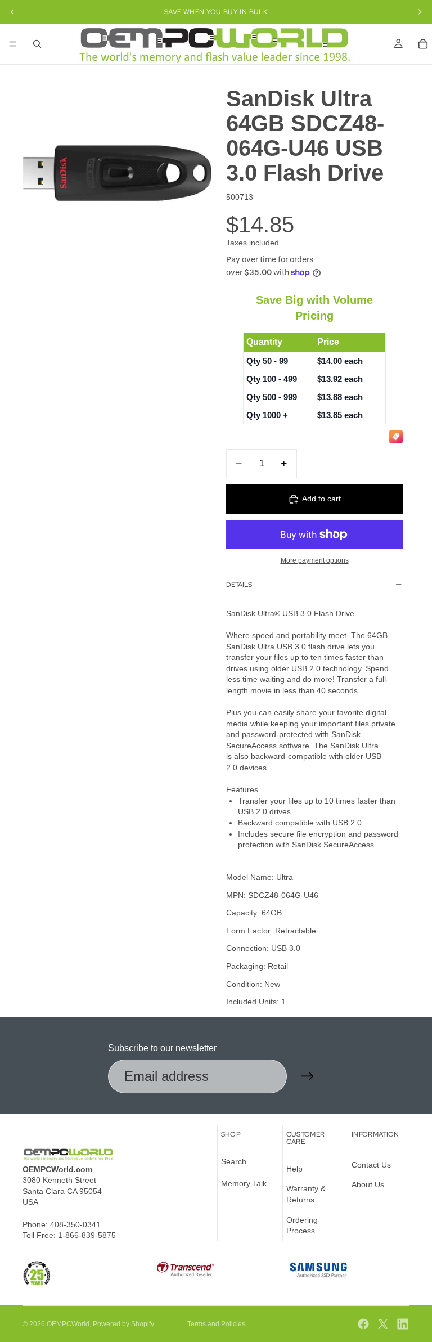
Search (233, 1161)
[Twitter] (383, 1324)
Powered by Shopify (123, 1324)
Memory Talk (244, 1183)
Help (294, 1168)
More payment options (315, 560)
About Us (368, 1184)
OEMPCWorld (68, 1324)
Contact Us (371, 1164)
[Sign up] (307, 1076)
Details (239, 584)
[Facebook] (363, 1324)
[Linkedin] (403, 1324)
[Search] (37, 44)
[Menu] (13, 44)
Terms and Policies (216, 1324)
